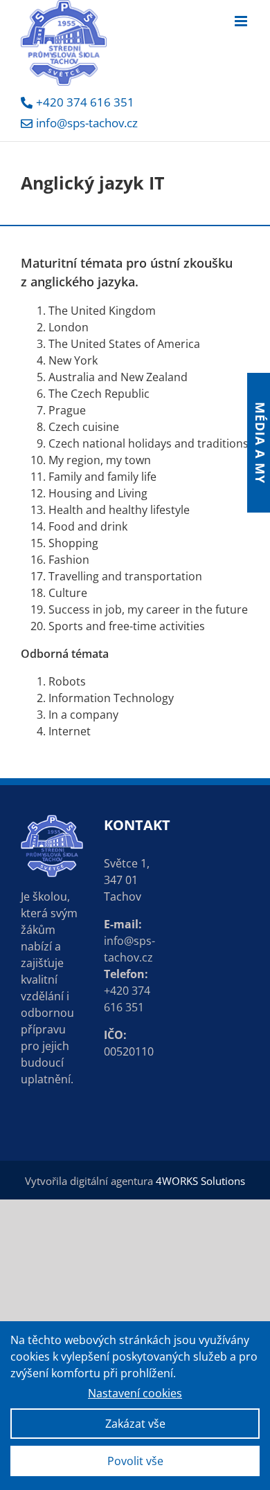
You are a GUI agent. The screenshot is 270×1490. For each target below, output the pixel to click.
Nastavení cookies (135, 1393)
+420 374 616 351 (85, 102)
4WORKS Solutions (200, 1181)
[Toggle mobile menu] (242, 21)
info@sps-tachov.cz (87, 123)
